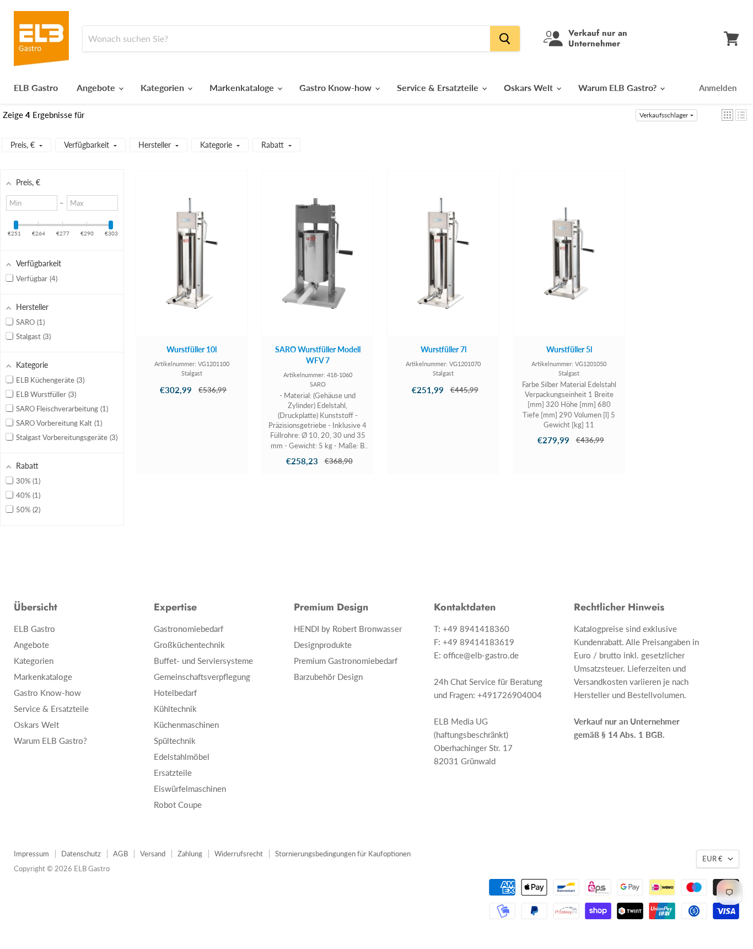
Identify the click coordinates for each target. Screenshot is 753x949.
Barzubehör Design (328, 677)
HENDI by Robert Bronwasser (348, 629)
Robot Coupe (178, 804)
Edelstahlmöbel (181, 757)
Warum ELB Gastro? (618, 87)
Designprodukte (323, 645)
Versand (152, 853)
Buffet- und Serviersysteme (203, 661)
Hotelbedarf (175, 693)
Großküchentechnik (189, 645)
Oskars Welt (529, 87)
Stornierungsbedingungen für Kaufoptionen (343, 853)
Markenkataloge (242, 87)
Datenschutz (81, 853)
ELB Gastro (36, 87)
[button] (727, 115)
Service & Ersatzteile (439, 87)
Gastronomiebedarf (188, 629)
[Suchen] (505, 38)
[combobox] (286, 38)
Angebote (97, 87)
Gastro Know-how (336, 87)
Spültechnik (175, 741)
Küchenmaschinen (186, 725)
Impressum (31, 853)
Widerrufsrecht (238, 853)
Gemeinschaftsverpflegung (202, 677)
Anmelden (717, 88)
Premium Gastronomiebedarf (345, 661)
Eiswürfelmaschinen (190, 788)
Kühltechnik (175, 709)
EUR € (712, 858)
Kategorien (163, 87)
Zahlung (190, 853)
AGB (120, 853)
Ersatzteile (173, 773)
